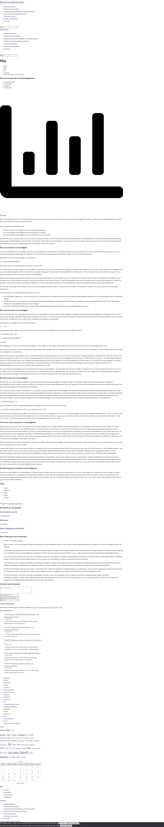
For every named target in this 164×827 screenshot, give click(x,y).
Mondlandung (32, 744)
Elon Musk (3, 740)
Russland (24, 748)
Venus (18, 757)
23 (26, 777)
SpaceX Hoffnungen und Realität (12, 528)
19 (3, 777)
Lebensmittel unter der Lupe (11, 704)
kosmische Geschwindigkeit (15, 503)
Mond (26, 744)
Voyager (23, 757)
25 (38, 777)
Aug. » (22, 783)
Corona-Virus (26, 738)
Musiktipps (7, 709)
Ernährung (6, 694)
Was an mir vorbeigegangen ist (12, 723)
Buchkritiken (7, 682)
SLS (1, 752)
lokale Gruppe (76, 448)
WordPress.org (8, 797)
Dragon (32, 738)
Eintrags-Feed (7, 792)
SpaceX (6, 721)
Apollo (2, 735)
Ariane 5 (15, 735)
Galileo (31, 740)
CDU (21, 738)
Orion (7, 748)
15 (20, 774)
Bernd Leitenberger (9, 82)
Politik (5, 711)
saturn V (34, 748)
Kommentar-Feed (8, 794)
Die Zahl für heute (9, 692)
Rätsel (5, 716)
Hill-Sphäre (78, 374)
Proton (13, 748)
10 (32, 770)
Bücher (6, 680)
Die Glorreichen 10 (9, 690)
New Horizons (60, 416)
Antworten (20, 540)
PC (10, 748)
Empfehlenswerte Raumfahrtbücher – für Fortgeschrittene (21, 38)
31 (32, 780)
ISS (9, 744)
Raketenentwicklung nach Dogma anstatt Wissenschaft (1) (25, 653)
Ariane (8, 735)
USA (10, 757)
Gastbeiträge (7, 697)
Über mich (7, 49)
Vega (13, 757)
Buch (13, 737)
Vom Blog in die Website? (11, 46)
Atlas (28, 735)
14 (14, 774)
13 (8, 774)
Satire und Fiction (8, 718)
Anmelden (6, 790)
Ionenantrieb (36, 740)
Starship (4, 756)
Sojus (5, 752)
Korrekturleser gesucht (8, 512)
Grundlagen (7, 699)
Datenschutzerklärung (10, 33)
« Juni (18, 783)
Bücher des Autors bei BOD (12, 36)
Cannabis (17, 737)
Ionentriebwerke (3, 744)
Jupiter (14, 744)
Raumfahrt (7, 85)
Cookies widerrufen (66, 825)
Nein (63, 823)
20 (8, 777)
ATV (32, 735)
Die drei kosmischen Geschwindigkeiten (14, 74)
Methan (22, 744)
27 (8, 780)
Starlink (31, 752)
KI (4, 702)
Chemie (6, 685)
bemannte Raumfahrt (5, 738)
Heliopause (4, 520)
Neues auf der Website (10, 43)
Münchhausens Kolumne (10, 706)
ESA (8, 740)
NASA (2, 748)
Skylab (38, 748)
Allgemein (6, 678)
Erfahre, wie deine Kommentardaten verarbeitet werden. (47, 607)
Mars (18, 744)
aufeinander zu (80, 453)
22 (20, 777)
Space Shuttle (13, 752)
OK (60, 823)
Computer (6, 687)
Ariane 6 (22, 735)
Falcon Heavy (21, 740)
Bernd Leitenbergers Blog (12, 2)
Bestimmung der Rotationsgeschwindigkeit (99, 429)
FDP (27, 740)
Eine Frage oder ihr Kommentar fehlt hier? (16, 41)
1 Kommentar (8, 87)
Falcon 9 (14, 740)
